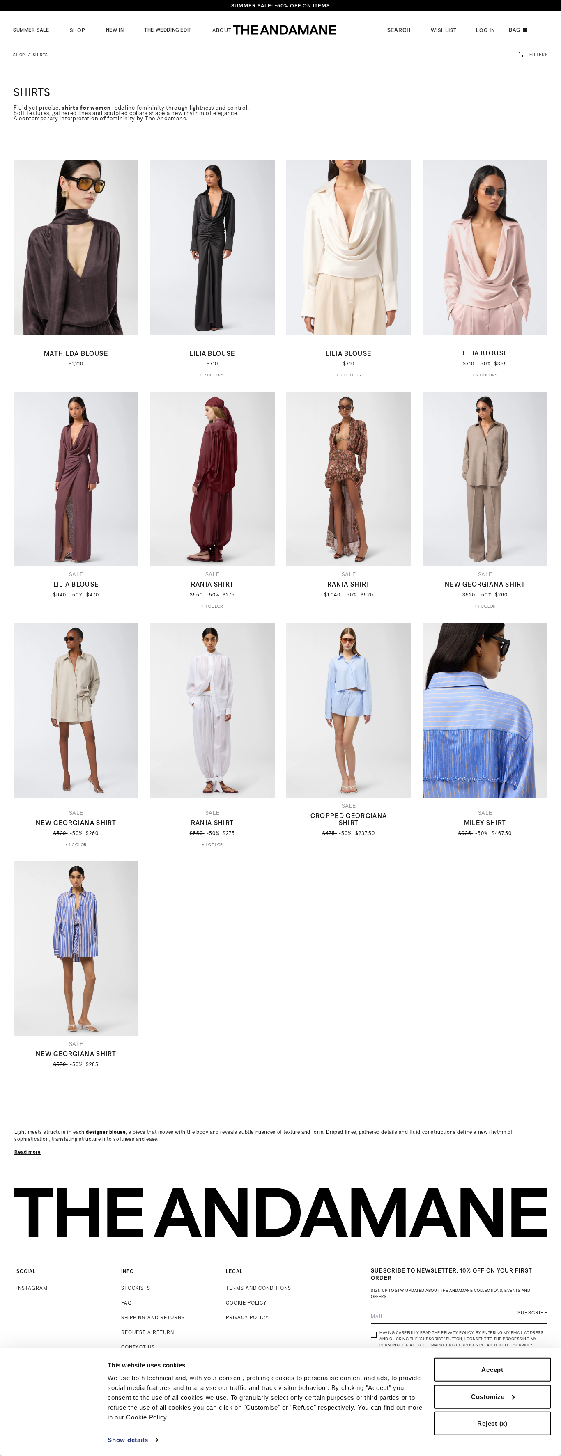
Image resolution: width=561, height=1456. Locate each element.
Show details (128, 1439)
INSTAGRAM (32, 1288)
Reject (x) (492, 1423)
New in (115, 30)
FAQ (126, 1303)
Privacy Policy (457, 1332)
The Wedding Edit (168, 30)
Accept (492, 1369)
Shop (77, 30)
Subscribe (532, 1312)
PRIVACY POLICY (247, 1317)
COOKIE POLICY (246, 1303)
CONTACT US (138, 1347)
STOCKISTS (135, 1288)
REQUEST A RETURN (147, 1332)
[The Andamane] (284, 30)
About (222, 30)
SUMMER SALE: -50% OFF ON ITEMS (280, 5)
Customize (488, 1396)
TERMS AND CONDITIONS (258, 1288)
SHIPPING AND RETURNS (153, 1317)
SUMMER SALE (31, 30)
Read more (27, 1152)
